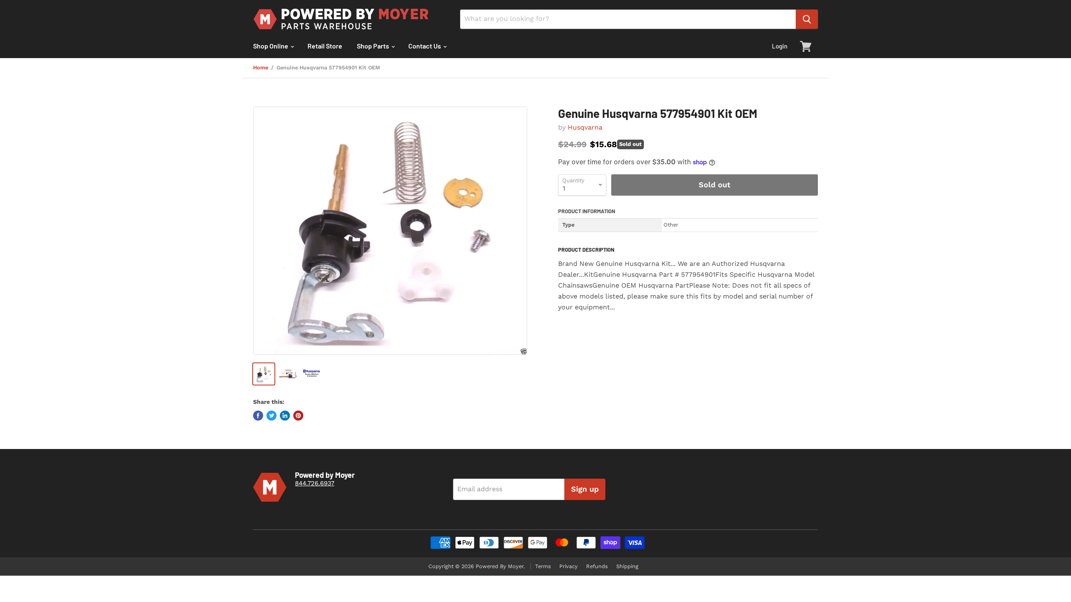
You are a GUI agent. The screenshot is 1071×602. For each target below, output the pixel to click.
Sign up (585, 489)
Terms (543, 566)
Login (779, 46)
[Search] (807, 19)
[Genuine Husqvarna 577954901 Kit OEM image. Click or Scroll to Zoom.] (390, 231)
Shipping (627, 566)
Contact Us (425, 46)
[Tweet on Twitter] (271, 416)
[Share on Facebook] (258, 416)
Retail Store (324, 46)
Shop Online (271, 46)
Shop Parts (373, 46)
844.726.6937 (314, 483)
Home (260, 68)
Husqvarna (585, 127)
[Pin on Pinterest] (298, 416)
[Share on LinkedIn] (285, 416)
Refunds (597, 566)
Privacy (568, 566)
